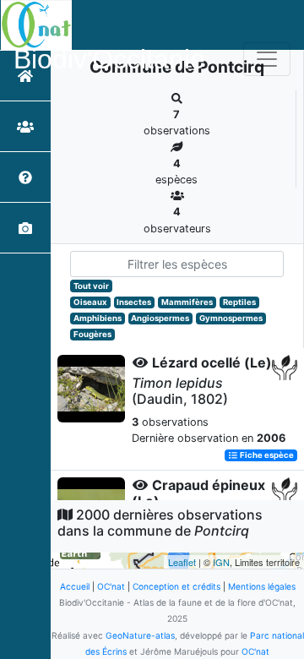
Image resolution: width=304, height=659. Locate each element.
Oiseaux (90, 302)
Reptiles (239, 302)
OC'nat (111, 586)
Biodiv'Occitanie (109, 59)
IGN (221, 562)
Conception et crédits (176, 586)
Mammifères (187, 302)
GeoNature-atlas (140, 635)
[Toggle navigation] (266, 59)
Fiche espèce (266, 455)
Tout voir (91, 286)
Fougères (92, 334)
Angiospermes (160, 318)
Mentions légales (262, 586)
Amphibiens (97, 318)
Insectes (134, 302)
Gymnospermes (231, 318)
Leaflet (182, 562)
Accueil (75, 586)
